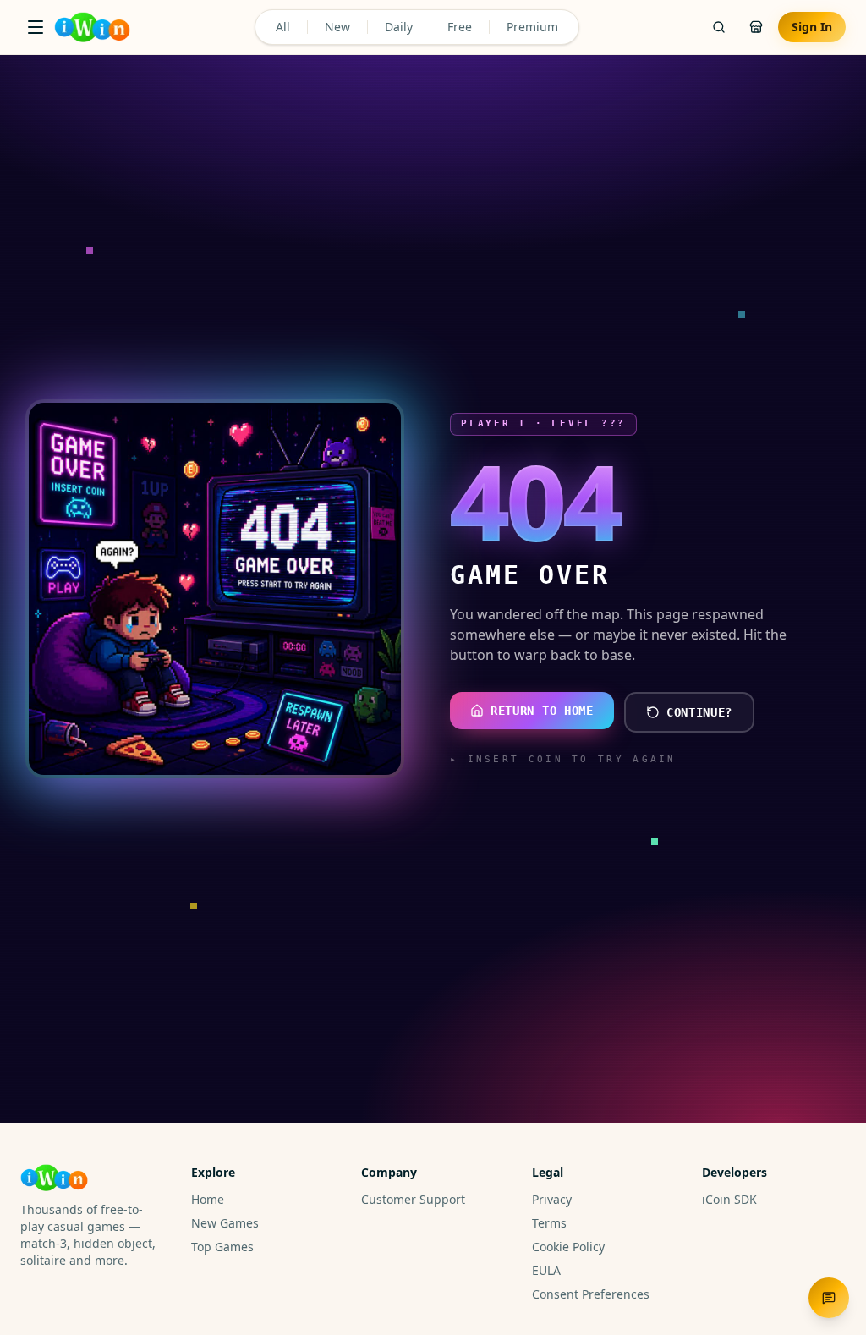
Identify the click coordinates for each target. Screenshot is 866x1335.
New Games (225, 1223)
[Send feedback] (828, 1297)
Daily (399, 27)
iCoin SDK (729, 1199)
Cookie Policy (568, 1247)
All (283, 27)
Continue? (699, 712)
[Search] (719, 27)
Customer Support (413, 1199)
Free (459, 27)
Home (207, 1199)
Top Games (222, 1247)
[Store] (756, 27)
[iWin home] (92, 27)
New (337, 27)
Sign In (812, 27)
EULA (546, 1270)
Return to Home (542, 710)
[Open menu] (35, 27)
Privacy (552, 1199)
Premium (532, 27)
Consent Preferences (591, 1294)
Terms (549, 1223)
